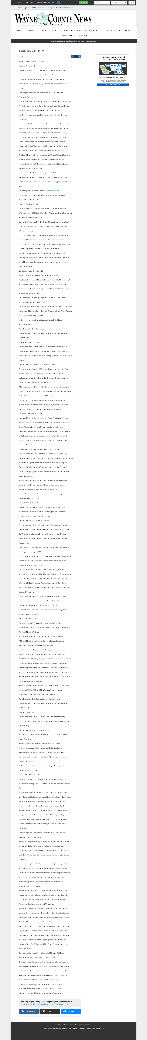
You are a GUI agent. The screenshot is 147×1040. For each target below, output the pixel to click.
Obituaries (56, 30)
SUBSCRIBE (83, 3)
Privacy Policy (81, 1028)
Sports (79, 30)
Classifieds (22, 30)
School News (69, 30)
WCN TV (127, 30)
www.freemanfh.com (52, 191)
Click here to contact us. (83, 1025)
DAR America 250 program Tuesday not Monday (52, 8)
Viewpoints (97, 30)
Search (83, 36)
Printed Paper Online (45, 2)
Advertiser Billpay (68, 36)
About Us (29, 2)
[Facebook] (59, 2)
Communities (34, 30)
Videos (88, 30)
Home (20, 2)
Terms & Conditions (92, 1028)
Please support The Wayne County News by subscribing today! (45, 1004)
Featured (46, 30)
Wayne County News (113, 30)
